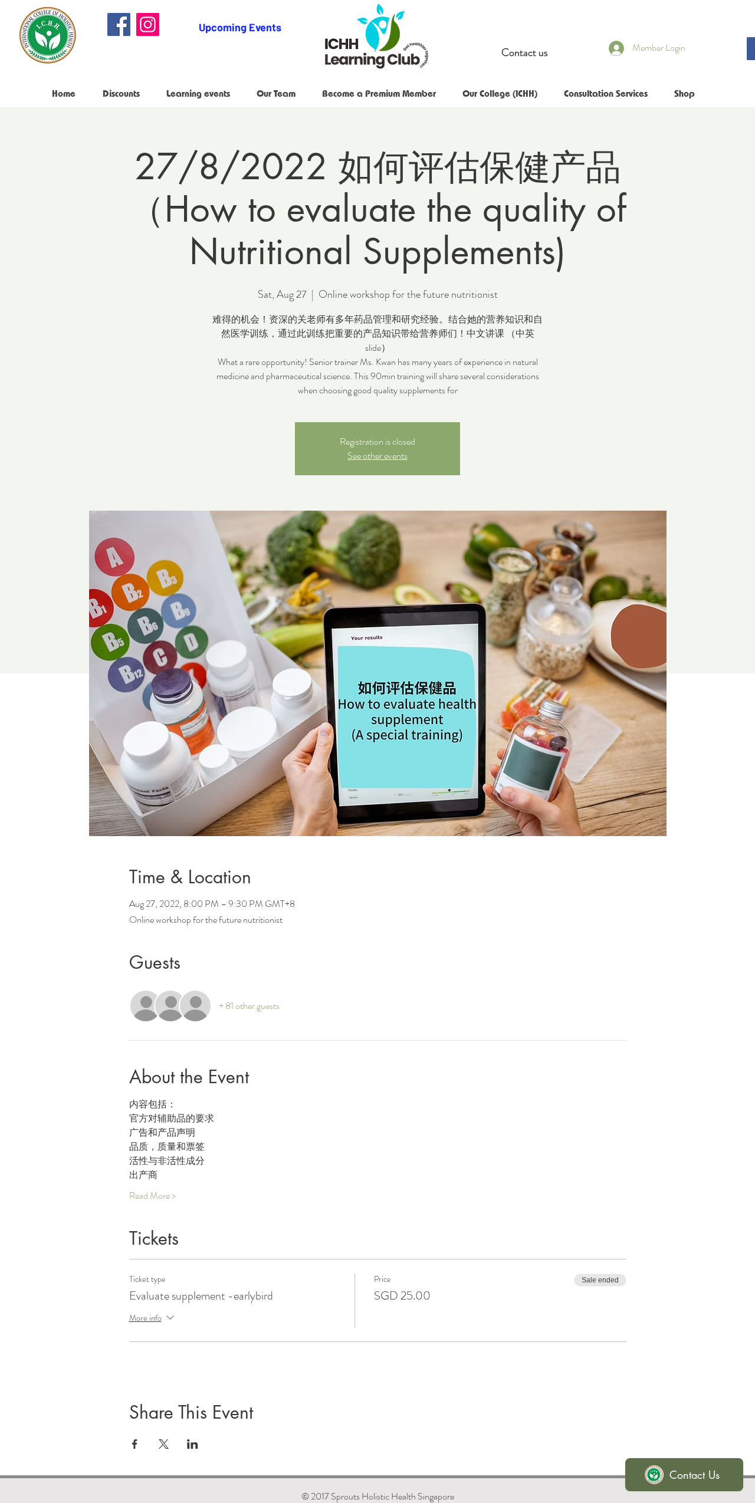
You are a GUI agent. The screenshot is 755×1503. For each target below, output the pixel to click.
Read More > (152, 1195)
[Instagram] (147, 24)
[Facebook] (118, 24)
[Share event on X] (163, 1444)
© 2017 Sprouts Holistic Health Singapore (377, 1496)
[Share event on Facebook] (134, 1444)
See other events (377, 455)
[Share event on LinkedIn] (192, 1444)
